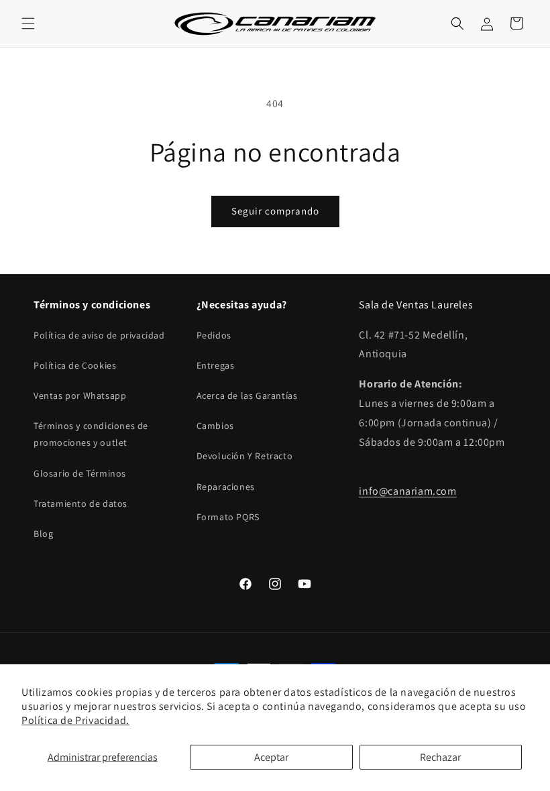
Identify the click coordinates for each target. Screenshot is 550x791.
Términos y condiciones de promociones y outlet (91, 434)
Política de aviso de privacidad (99, 335)
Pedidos (214, 335)
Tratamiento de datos (80, 503)
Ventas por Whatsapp (80, 395)
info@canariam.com (407, 491)
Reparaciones (226, 487)
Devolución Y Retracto (245, 456)
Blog (43, 534)
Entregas (216, 365)
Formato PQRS (228, 517)
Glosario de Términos (80, 473)
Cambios (215, 426)
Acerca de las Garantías (247, 395)
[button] (28, 23)
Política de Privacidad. (75, 720)
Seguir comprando (275, 210)
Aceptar (271, 757)
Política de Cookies (75, 365)
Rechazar (440, 757)
